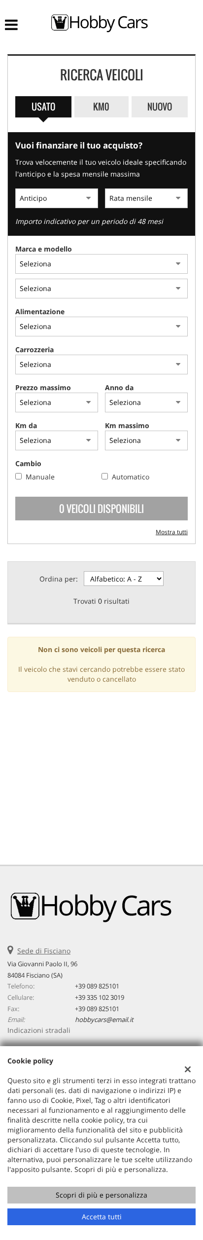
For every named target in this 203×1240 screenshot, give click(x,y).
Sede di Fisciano (43, 950)
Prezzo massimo (43, 387)
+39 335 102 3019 (99, 997)
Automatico (130, 476)
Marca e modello (43, 249)
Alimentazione (40, 311)
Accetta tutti (102, 1216)
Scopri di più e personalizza (101, 1195)
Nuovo (159, 106)
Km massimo (127, 425)
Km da (26, 425)
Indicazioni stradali (38, 1030)
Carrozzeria (34, 349)
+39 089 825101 (97, 986)
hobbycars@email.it (104, 1019)
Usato (43, 106)
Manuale (40, 476)
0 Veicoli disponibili (101, 508)
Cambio (28, 463)
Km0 (101, 106)
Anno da (119, 387)
